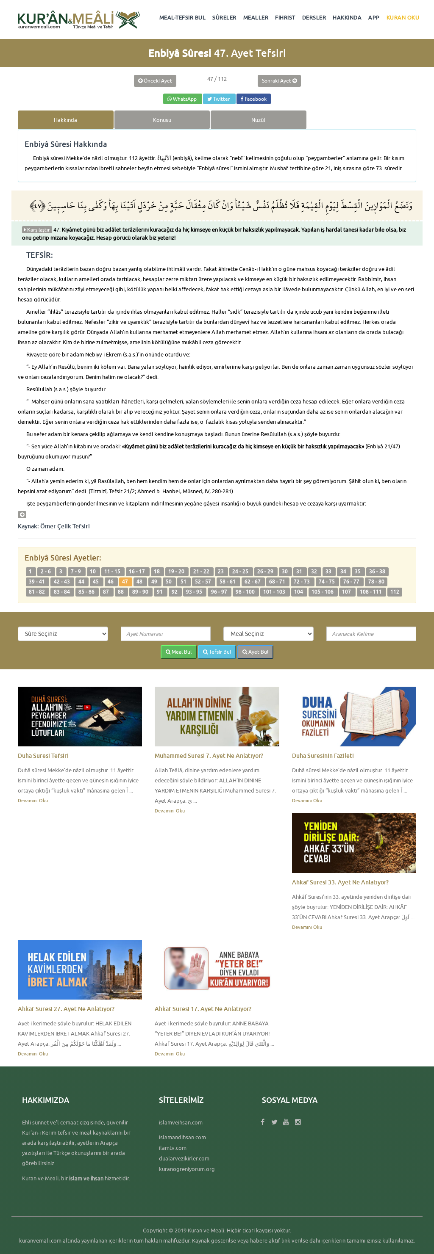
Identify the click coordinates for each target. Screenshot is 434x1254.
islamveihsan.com (181, 1122)
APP (374, 17)
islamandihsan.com (182, 1137)
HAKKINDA (347, 17)
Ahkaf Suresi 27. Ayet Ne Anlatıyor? (66, 1008)
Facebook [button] (255, 99)
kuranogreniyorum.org (187, 1169)
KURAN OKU (403, 17)
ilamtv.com (172, 1147)
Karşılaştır (38, 229)
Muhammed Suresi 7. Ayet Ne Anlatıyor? (209, 755)
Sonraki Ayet (277, 80)
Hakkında (65, 119)
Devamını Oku (33, 800)
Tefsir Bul (219, 652)
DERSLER (314, 17)
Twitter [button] (221, 99)
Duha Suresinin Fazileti (323, 755)
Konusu (162, 119)
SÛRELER (224, 17)
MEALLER (256, 17)
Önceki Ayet (157, 80)
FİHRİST (285, 17)
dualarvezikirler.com (184, 1158)
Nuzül (258, 119)
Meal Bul (181, 652)
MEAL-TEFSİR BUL (182, 17)
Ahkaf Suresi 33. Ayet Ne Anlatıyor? (340, 882)
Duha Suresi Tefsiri (43, 755)
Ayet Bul (257, 652)
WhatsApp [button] (185, 99)
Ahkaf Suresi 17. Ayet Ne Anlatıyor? (203, 1008)
